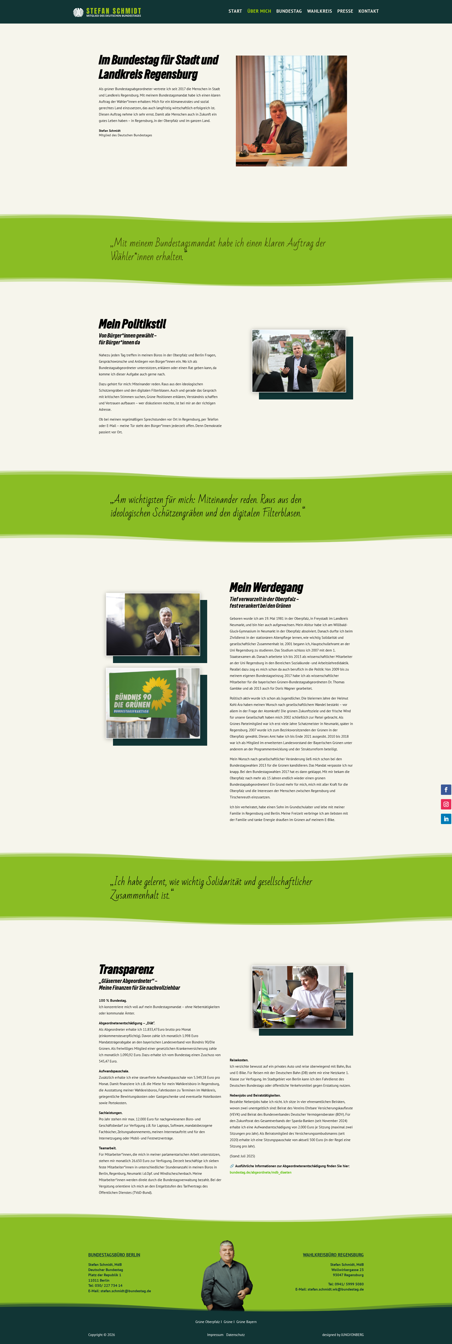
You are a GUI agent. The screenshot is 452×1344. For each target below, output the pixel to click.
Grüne (229, 1322)
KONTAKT (369, 11)
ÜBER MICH (259, 11)
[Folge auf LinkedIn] (446, 819)
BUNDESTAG (289, 11)
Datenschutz (235, 1334)
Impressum (216, 1334)
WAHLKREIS (319, 11)
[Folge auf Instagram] (446, 804)
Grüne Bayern (246, 1322)
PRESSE (345, 11)
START (235, 11)
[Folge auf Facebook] (446, 790)
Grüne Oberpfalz (208, 1322)
